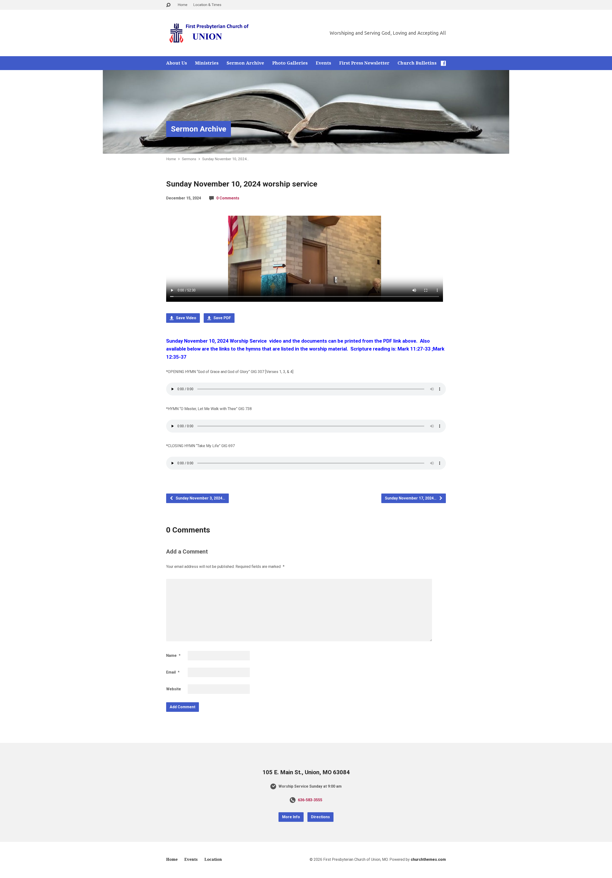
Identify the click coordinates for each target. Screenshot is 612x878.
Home (182, 5)
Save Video (185, 318)
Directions (320, 817)
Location (213, 859)
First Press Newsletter (364, 63)
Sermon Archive (245, 63)
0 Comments (227, 198)
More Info (291, 817)
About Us (176, 63)
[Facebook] (443, 63)
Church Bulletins (417, 63)
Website (173, 689)
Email (173, 672)
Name (173, 655)
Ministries (207, 63)
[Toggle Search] (168, 5)
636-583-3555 (310, 800)
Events (323, 63)
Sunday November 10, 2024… (225, 159)
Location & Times (207, 5)
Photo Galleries (290, 63)
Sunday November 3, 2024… (200, 498)
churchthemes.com (428, 859)
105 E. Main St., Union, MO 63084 (306, 772)
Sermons (189, 159)
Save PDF (222, 318)
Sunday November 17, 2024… (411, 498)
